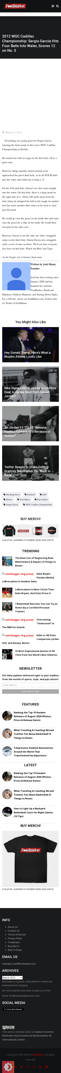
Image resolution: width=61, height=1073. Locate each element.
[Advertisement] (30, 90)
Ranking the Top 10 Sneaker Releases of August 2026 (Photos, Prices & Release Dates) (32, 716)
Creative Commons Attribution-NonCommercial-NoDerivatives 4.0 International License (28, 1035)
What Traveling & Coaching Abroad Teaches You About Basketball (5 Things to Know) (34, 734)
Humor (9, 499)
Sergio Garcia (12, 504)
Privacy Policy (15, 938)
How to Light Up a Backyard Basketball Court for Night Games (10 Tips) (33, 812)
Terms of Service (17, 934)
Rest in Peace (15, 949)
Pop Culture (42, 499)
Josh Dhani (25, 499)
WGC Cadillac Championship (39, 504)
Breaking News (13, 494)
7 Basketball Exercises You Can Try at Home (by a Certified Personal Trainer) (36, 607)
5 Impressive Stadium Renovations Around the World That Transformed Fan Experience (33, 751)
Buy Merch (13, 946)
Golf (44, 494)
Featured (31, 494)
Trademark (14, 942)
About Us (13, 926)
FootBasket (38, 1054)
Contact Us (13, 930)
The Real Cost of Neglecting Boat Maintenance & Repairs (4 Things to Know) (35, 561)
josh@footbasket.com (24, 963)
